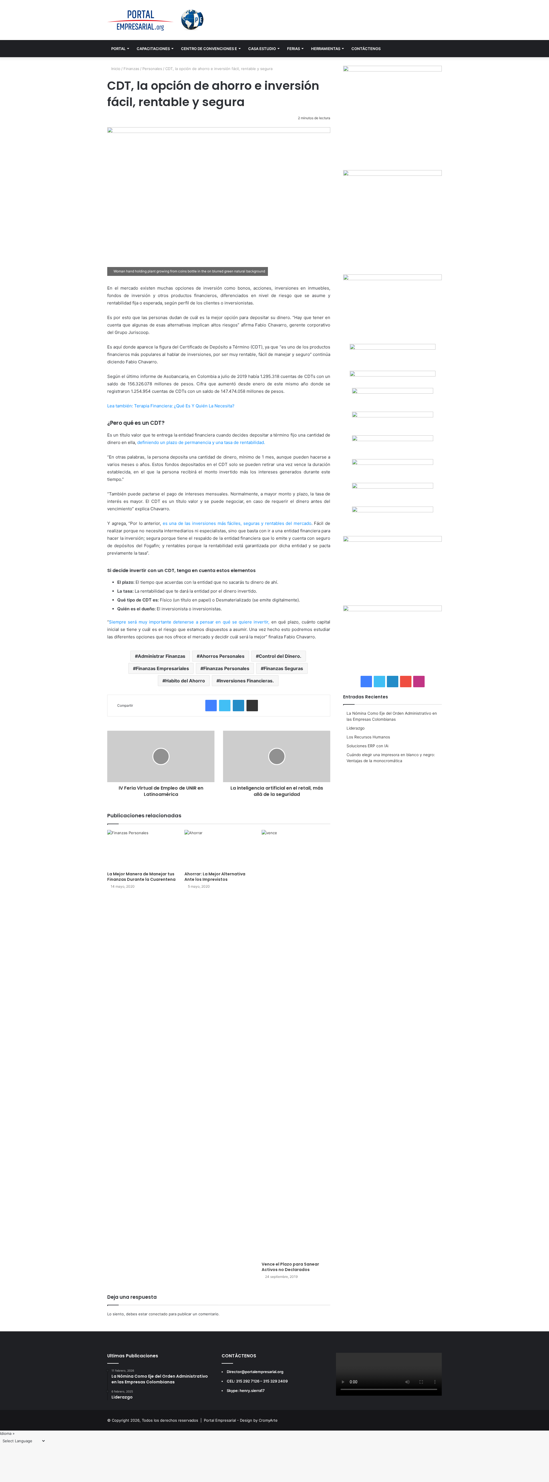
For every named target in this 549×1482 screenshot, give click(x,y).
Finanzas (131, 68)
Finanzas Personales (226, 668)
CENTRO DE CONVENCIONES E (209, 48)
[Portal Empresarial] (156, 20)
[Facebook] (211, 705)
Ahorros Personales (222, 656)
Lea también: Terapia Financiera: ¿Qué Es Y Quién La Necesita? (170, 406)
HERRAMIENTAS (325, 48)
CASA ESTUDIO (262, 48)
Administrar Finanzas (161, 656)
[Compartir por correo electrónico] (252, 705)
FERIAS (293, 48)
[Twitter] (224, 705)
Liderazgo (356, 728)
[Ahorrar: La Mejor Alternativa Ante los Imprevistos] (218, 849)
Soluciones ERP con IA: (368, 746)
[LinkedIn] (238, 705)
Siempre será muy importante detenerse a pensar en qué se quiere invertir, (189, 622)
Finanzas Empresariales (162, 668)
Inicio (115, 68)
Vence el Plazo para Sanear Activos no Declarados (290, 1266)
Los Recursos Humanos (368, 737)
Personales (152, 68)
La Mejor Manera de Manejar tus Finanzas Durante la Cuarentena (141, 876)
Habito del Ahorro (185, 681)
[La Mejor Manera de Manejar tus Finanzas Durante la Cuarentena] (141, 849)
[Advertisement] (392, 810)
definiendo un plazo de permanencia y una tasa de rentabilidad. (201, 442)
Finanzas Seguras (283, 668)
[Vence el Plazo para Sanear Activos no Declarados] (296, 1044)
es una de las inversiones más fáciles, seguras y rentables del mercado (237, 523)
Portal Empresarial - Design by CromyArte (241, 1420)
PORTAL (118, 48)
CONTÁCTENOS (366, 48)
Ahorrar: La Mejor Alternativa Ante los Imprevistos (214, 876)
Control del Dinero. (280, 656)
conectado (158, 1314)
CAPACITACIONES (153, 48)
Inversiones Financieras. (246, 681)
